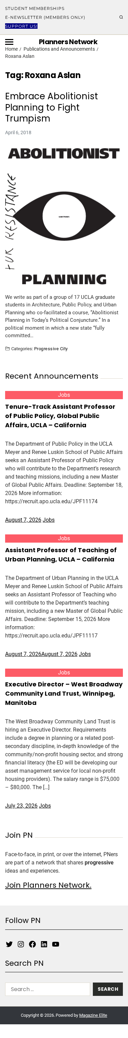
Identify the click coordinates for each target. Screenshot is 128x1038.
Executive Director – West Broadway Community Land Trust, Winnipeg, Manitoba (64, 693)
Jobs (64, 395)
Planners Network (68, 41)
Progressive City (51, 348)
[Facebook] (32, 944)
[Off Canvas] (9, 42)
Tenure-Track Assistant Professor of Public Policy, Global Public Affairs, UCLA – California (60, 415)
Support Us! (21, 26)
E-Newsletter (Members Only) (45, 17)
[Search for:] (46, 991)
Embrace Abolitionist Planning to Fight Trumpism (51, 107)
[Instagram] (21, 944)
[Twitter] (9, 944)
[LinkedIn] (44, 944)
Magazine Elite (93, 1015)
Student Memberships (35, 8)
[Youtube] (56, 944)
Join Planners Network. (48, 885)
